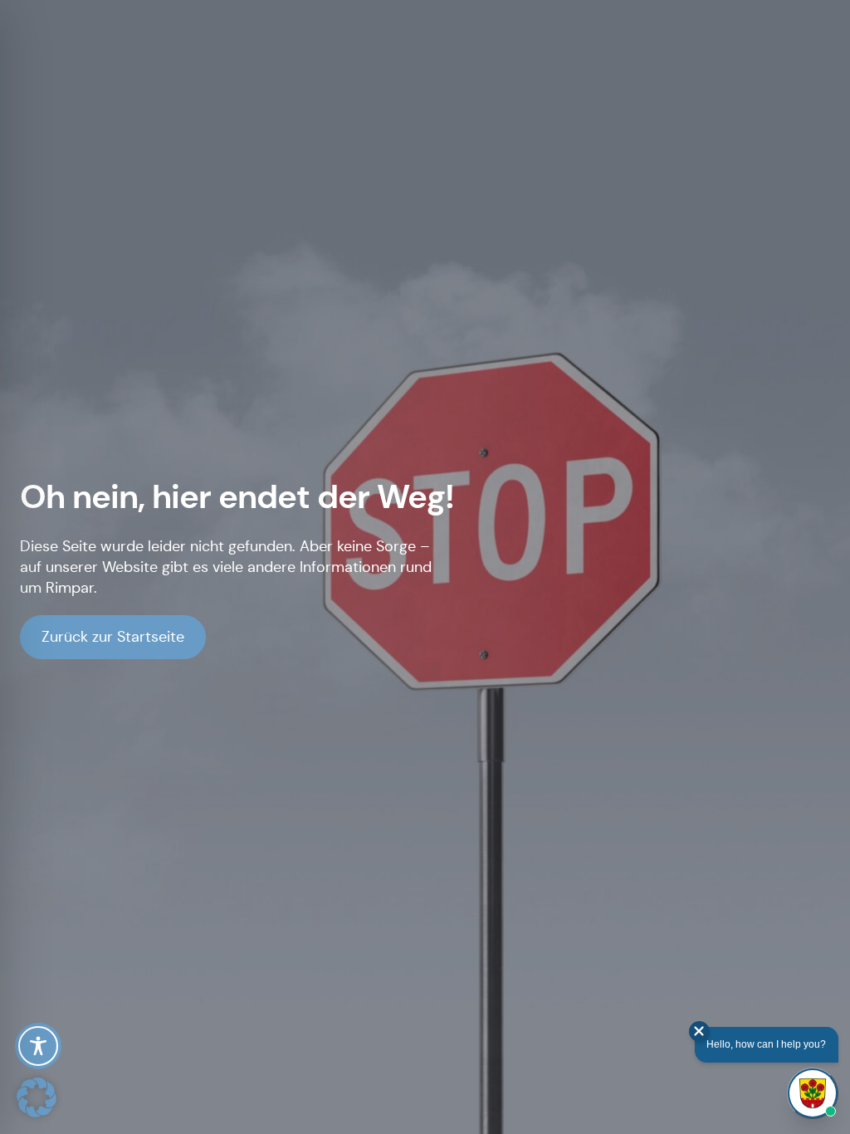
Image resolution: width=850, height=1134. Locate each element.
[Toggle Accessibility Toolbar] (38, 1046)
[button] (36, 1097)
